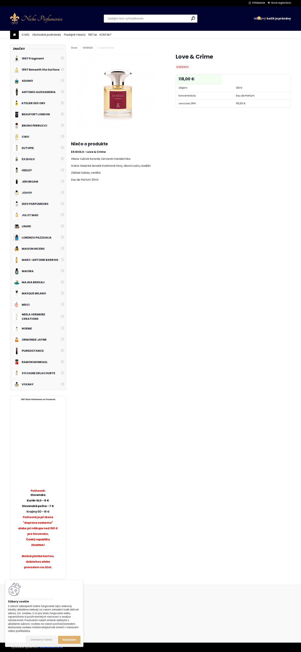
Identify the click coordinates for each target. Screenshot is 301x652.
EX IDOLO (88, 47)
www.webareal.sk (51, 647)
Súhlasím (69, 640)
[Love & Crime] (118, 93)
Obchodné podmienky (46, 35)
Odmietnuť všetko (41, 639)
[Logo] (36, 18)
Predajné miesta (74, 35)
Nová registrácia (281, 3)
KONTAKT (105, 35)
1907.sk (92, 35)
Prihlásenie (258, 3)
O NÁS (25, 35)
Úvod (74, 47)
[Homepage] (14, 35)
